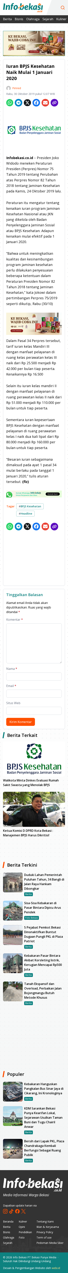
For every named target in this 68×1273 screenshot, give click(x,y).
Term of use (44, 1237)
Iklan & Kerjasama (47, 1227)
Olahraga (32, 19)
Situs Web (13, 703)
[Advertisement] (34, 559)
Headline (25, 513)
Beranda (8, 1221)
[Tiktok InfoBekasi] (11, 1211)
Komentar (14, 619)
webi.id (56, 1268)
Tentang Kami (45, 1221)
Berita (7, 19)
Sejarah (47, 19)
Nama (11, 669)
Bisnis (19, 19)
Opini (22, 1227)
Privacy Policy (44, 1232)
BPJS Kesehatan (30, 506)
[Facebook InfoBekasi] (17, 1211)
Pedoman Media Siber (49, 1243)
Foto (22, 1237)
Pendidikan (25, 1232)
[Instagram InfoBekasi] (5, 1211)
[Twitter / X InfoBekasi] (23, 1211)
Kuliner (61, 19)
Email (11, 686)
